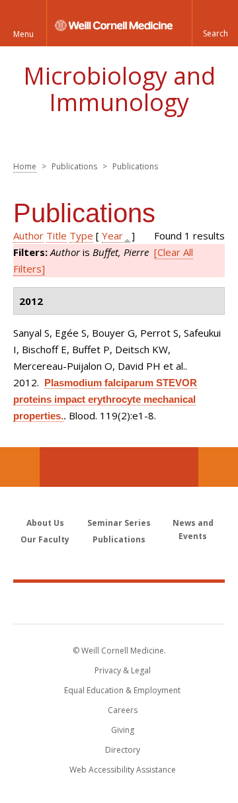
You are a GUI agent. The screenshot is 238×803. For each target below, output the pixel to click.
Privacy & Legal (123, 670)
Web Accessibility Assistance (122, 769)
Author (28, 235)
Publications (119, 539)
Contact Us (218, 467)
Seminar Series (119, 522)
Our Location (20, 467)
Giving (122, 730)
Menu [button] (23, 34)
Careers (123, 710)
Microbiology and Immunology (119, 89)
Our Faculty (44, 539)
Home (24, 166)
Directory (122, 749)
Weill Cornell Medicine (119, 603)
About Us (45, 522)
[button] (215, 23)
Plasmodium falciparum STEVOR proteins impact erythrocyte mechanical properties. (105, 399)
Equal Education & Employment (122, 690)
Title (56, 235)
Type (81, 235)
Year (112, 235)
